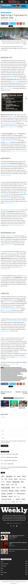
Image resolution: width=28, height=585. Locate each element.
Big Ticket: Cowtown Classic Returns (18, 549)
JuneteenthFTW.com (10, 203)
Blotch (2, 561)
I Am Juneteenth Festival (15, 372)
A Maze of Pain (10, 463)
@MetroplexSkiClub (8, 301)
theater (23, 499)
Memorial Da (19, 376)
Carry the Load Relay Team (20, 368)
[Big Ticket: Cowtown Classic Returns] (4, 551)
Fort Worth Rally (14, 81)
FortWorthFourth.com (8, 244)
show (10, 496)
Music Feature (4, 572)
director (3, 481)
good (18, 487)
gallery (13, 487)
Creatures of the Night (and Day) (22, 408)
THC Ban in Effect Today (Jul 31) (11, 460)
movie (17, 491)
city (6, 479)
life (12, 375)
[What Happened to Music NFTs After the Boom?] (4, 537)
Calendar (3, 12)
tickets (2, 501)
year (17, 501)
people (9, 494)
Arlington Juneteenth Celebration (7, 368)
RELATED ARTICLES (8, 398)
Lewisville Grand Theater (6, 375)
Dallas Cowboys (22, 479)
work (9, 501)
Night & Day (8, 12)
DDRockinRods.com (5, 331)
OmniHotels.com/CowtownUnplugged (18, 151)
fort (16, 484)
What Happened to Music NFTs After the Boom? (16, 536)
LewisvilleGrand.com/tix (6, 175)
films (3, 485)
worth (13, 501)
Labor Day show (6, 310)
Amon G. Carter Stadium (11, 367)
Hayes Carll (7, 142)
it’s (21, 487)
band (19, 476)
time (6, 501)
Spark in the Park (21, 379)
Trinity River (11, 380)
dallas (15, 479)
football (12, 484)
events (2, 371)
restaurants (21, 494)
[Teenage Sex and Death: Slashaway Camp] (4, 544)
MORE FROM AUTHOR (19, 398)
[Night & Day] (5, 403)
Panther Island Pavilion (5, 379)
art (15, 476)
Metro (2, 574)
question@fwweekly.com (16, 523)
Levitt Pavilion (19, 374)
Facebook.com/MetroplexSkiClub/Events (10, 308)
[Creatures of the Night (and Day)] (23, 403)
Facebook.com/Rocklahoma (21, 357)
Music (2, 570)
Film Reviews (3, 565)
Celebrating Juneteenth (5, 370)
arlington (19, 367)
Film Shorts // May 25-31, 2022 (21, 392)
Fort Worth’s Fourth (5, 372)
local (15, 375)
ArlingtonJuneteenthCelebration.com (16, 225)
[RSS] (14, 526)
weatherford (17, 380)
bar (2, 479)
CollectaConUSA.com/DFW (10, 126)
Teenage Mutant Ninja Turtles (9, 123)
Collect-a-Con (14, 370)
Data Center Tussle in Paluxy (12, 454)
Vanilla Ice (22, 121)
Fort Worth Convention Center (20, 371)
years (20, 501)
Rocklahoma (13, 379)
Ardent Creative (14, 583)
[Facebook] (11, 526)
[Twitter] (17, 526)
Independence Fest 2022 (5, 374)
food (6, 371)
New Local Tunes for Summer (6, 392)
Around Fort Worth (4, 563)
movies (22, 491)
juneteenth (13, 374)
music (3, 494)
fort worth (10, 371)
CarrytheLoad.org (8, 88)
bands (24, 476)
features (16, 482)
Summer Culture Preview (12, 364)
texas (18, 499)
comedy (10, 479)
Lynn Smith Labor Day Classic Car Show (8, 376)
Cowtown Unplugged (22, 370)
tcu (13, 499)
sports (15, 496)
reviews (4, 496)
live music (4, 491)
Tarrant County (4, 380)
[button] (25, 2)
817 (4, 367)
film (22, 482)
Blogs (2, 568)
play (15, 493)
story (19, 496)
